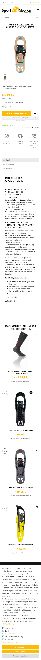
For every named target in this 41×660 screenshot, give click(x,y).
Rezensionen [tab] (8, 168)
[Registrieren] (8, 2)
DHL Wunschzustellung (14, 637)
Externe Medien (11, 634)
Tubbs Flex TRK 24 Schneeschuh (20, 487)
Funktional (9, 639)
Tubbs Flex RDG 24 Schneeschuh (20, 430)
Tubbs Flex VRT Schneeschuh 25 (20, 545)
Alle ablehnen (20, 651)
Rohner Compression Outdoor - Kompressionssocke (20, 372)
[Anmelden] (3, 2)
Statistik (8, 631)
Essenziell (9, 628)
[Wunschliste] (11, 2)
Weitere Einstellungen (10, 642)
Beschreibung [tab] (8, 160)
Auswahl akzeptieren (20, 656)
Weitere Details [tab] (9, 164)
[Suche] (37, 18)
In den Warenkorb (16, 113)
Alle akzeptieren (20, 647)
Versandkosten (19, 102)
